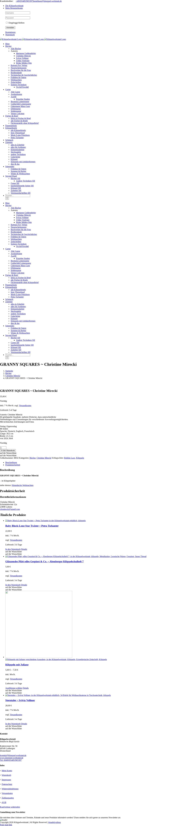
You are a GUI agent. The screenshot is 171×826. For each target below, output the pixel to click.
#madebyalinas (54, 822)
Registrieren (10, 32)
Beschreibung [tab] (11, 462)
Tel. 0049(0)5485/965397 (11, 760)
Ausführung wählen (13, 688)
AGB (4, 802)
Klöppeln (80, 458)
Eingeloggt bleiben (16, 23)
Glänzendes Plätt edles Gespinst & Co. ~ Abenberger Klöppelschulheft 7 (44, 561)
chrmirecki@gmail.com (10, 509)
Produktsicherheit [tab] (12, 465)
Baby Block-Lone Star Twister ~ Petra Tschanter (32, 525)
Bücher (33, 458)
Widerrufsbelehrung (10, 789)
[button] (8, 453)
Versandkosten (25, 405)
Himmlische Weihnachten (22, 485)
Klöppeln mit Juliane (16, 664)
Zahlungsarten (8, 798)
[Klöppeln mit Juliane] (88, 626)
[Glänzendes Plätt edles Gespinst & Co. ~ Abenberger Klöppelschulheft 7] (88, 556)
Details (24, 549)
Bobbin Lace (69, 458)
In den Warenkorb (8, 451)
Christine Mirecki (44, 458)
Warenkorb (6, 775)
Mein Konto (7, 770)
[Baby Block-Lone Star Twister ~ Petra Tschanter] (88, 520)
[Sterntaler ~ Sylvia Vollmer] (88, 695)
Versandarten (7, 793)
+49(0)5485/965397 (24, 1)
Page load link (6, 825)
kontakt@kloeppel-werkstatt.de (13, 755)
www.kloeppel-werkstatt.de (11, 758)
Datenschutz (7, 784)
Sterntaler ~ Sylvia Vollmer (20, 700)
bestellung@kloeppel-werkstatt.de (47, 1)
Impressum (6, 780)
